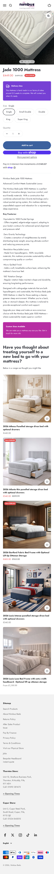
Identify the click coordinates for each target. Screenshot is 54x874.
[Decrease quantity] (7, 134)
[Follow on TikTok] (28, 835)
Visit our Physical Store (13, 748)
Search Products (10, 708)
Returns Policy (9, 719)
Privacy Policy (9, 737)
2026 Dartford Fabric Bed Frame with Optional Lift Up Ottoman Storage (26, 554)
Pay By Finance (9, 732)
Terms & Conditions (12, 743)
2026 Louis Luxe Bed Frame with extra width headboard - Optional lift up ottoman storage (25, 680)
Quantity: (7, 127)
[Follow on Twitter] (13, 835)
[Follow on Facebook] (5, 835)
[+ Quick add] (47, 418)
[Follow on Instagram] (20, 835)
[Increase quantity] (19, 134)
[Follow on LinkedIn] (36, 835)
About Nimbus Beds (12, 713)
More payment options (27, 157)
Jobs (5, 753)
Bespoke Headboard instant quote (12, 760)
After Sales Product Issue (11, 726)
